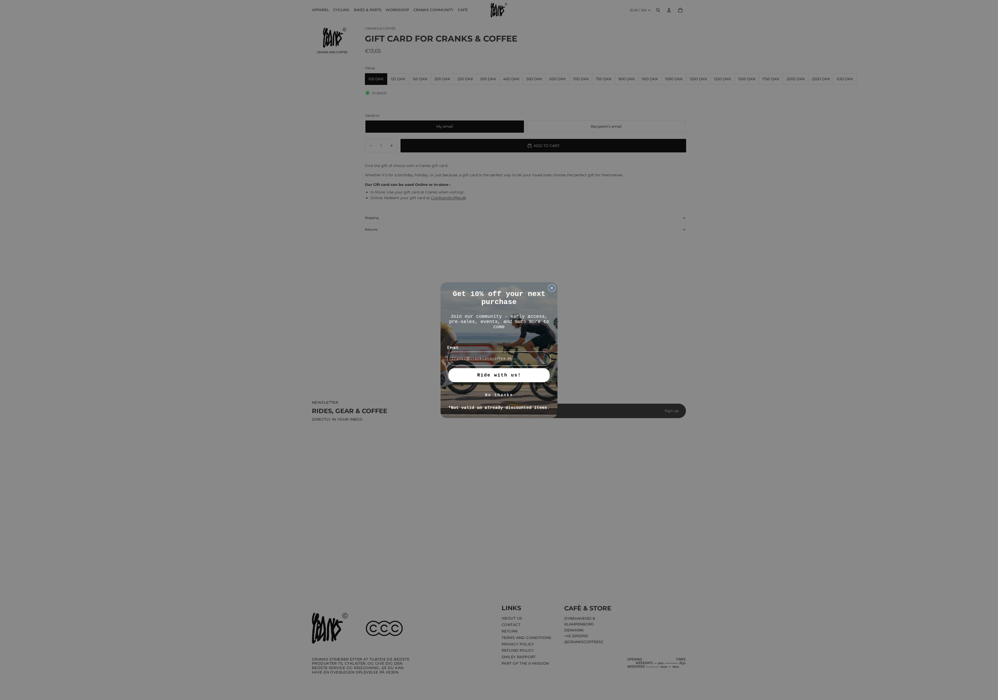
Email (453, 347)
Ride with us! (499, 375)
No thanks (499, 395)
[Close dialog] (552, 288)
